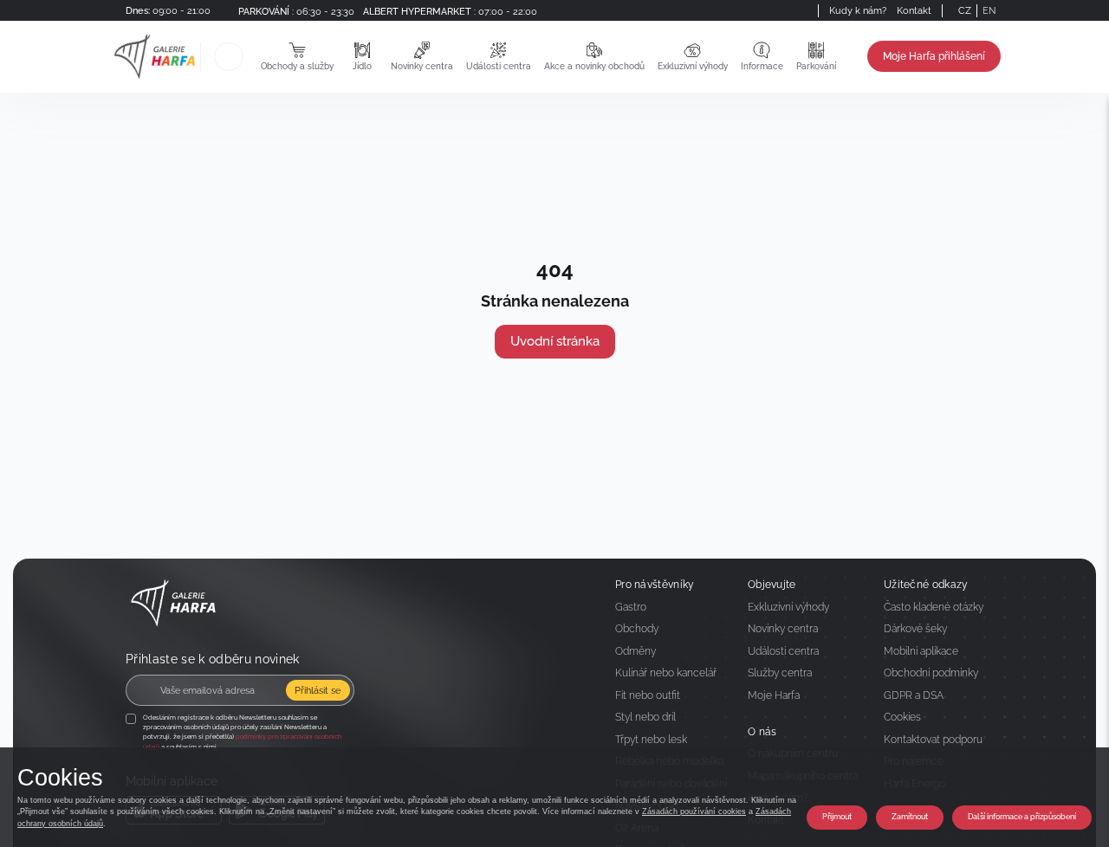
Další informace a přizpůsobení (1022, 816)
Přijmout (837, 816)
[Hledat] (229, 56)
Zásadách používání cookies (694, 811)
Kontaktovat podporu (933, 740)
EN (989, 10)
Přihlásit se (317, 690)
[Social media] (786, 10)
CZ (964, 10)
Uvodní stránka (555, 341)
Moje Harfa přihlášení (934, 56)
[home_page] (154, 57)
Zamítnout (910, 816)
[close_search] (246, 56)
